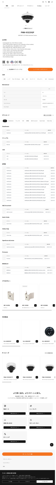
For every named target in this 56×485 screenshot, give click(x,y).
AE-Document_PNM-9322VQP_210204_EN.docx (34, 212)
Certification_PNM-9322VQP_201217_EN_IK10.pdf (34, 173)
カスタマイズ (28, 481)
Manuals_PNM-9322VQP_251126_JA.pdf (32, 144)
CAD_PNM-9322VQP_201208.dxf (31, 158)
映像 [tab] (4, 79)
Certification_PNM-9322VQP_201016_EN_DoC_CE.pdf (35, 200)
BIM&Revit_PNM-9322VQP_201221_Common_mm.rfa (35, 270)
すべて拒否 (10, 481)
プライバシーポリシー (7, 459)
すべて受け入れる (44, 481)
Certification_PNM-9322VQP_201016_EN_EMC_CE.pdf (35, 197)
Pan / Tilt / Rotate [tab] (16, 79)
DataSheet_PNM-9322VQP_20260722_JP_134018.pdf (35, 132)
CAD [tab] (23, 120)
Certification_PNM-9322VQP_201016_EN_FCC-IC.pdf (35, 195)
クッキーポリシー (6, 462)
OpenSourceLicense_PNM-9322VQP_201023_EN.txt (35, 247)
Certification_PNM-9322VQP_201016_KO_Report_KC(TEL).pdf (36, 181)
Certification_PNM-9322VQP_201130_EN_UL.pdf (34, 178)
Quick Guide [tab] (42, 120)
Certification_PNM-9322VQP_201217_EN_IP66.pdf (34, 170)
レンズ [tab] (9, 79)
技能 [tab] (23, 79)
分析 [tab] (27, 79)
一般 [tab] (45, 79)
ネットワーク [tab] (32, 79)
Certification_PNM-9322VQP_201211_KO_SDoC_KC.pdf (35, 176)
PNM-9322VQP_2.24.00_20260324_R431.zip (33, 258)
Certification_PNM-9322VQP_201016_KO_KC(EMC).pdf (35, 186)
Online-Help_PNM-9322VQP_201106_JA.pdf (33, 235)
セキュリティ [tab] (39, 79)
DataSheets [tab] (10, 120)
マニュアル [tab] (18, 120)
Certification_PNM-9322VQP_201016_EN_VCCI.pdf (34, 189)
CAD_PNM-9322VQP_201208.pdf (31, 156)
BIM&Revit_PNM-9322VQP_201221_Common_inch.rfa (35, 272)
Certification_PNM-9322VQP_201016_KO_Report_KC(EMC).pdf (37, 184)
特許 (4, 466)
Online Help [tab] (49, 120)
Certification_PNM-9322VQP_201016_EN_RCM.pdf (34, 192)
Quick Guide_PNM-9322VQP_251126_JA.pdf (33, 223)
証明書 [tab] (27, 120)
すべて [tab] (5, 120)
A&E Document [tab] (34, 120)
